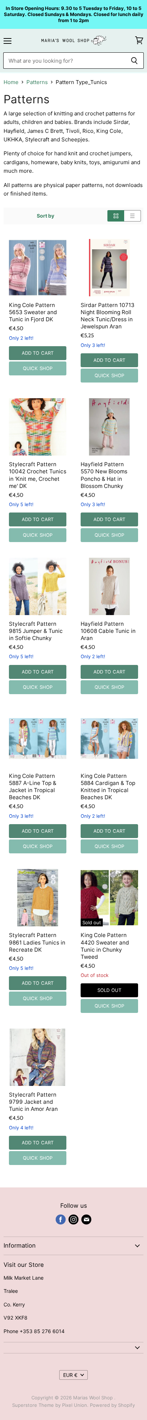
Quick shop (37, 368)
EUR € (70, 1375)
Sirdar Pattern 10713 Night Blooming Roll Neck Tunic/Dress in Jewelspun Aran (108, 316)
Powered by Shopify (112, 1405)
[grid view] (115, 216)
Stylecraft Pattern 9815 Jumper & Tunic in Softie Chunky (36, 630)
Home (11, 82)
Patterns (37, 82)
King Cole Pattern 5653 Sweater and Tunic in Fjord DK (33, 312)
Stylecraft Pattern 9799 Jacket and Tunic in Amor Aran (33, 1101)
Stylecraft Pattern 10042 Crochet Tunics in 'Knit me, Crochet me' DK (37, 475)
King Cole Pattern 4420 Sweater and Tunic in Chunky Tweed (105, 946)
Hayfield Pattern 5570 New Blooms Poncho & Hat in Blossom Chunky (104, 475)
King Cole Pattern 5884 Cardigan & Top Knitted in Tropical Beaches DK (108, 787)
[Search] (134, 60)
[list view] (132, 216)
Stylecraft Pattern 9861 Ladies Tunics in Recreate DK (37, 942)
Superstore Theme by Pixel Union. (50, 1405)
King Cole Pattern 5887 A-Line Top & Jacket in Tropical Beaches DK (32, 787)
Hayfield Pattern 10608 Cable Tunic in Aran (108, 630)
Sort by (45, 216)
